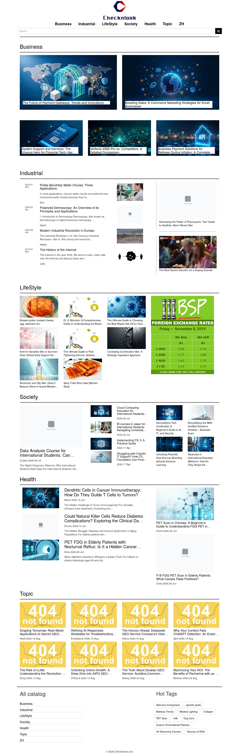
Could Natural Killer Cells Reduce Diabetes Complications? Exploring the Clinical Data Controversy (103, 520)
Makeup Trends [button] (165, 711)
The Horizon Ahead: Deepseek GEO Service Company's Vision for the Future (144, 634)
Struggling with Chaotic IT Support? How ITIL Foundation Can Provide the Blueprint (132, 458)
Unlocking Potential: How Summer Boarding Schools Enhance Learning (169, 460)
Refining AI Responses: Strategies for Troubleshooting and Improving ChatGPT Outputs (94, 634)
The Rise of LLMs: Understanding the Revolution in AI (42, 673)
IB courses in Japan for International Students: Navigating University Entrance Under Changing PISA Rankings (131, 431)
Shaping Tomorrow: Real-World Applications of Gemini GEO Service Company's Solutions (41, 634)
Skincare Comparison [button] (168, 705)
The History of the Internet (58, 249)
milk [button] (175, 718)
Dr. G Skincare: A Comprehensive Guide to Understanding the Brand (82, 321)
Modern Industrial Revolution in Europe (67, 230)
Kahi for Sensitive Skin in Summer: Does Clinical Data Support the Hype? (39, 355)
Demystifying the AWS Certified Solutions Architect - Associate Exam (200, 428)
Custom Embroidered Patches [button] (172, 725)
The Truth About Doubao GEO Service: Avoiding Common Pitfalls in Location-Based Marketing (143, 675)
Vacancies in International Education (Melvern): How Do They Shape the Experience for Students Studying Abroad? (200, 465)
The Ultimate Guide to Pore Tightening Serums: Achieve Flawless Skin (79, 355)
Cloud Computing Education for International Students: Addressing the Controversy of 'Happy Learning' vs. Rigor (131, 415)
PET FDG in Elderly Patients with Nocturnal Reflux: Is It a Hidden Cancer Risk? (100, 546)
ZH (181, 23)
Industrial (86, 23)
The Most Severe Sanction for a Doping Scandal (185, 270)
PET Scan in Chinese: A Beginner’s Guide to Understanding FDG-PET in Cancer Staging (182, 526)
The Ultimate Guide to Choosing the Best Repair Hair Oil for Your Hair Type (125, 323)
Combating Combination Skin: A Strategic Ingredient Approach (124, 353)
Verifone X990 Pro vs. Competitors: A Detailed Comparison (116, 150)
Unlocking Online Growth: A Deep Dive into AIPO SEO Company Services (90, 673)
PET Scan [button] (161, 718)
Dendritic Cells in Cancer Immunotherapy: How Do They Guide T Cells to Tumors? (102, 492)
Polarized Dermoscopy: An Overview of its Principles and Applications (69, 209)
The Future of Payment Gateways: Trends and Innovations (63, 102)
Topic (167, 23)
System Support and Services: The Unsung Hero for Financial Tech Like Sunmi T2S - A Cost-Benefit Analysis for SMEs (50, 153)
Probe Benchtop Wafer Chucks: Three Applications (66, 187)
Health (150, 23)
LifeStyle (110, 23)
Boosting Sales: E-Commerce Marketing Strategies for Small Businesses (167, 104)
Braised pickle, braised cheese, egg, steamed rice (37, 321)
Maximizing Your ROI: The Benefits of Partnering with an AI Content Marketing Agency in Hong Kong (195, 675)
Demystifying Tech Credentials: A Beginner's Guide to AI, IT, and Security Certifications (169, 429)
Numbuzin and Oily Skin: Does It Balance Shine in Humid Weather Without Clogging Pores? (38, 386)
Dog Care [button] (189, 718)
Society (131, 23)
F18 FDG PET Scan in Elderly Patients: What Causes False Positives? (183, 577)
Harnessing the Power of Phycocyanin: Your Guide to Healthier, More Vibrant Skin (187, 223)
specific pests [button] (193, 705)
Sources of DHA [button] (196, 731)
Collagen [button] (208, 711)
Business (63, 23)
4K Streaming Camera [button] (168, 731)
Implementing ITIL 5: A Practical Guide (131, 441)
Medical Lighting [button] (189, 711)
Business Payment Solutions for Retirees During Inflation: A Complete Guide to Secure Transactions (184, 152)
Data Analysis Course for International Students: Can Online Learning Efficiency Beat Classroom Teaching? (49, 457)
